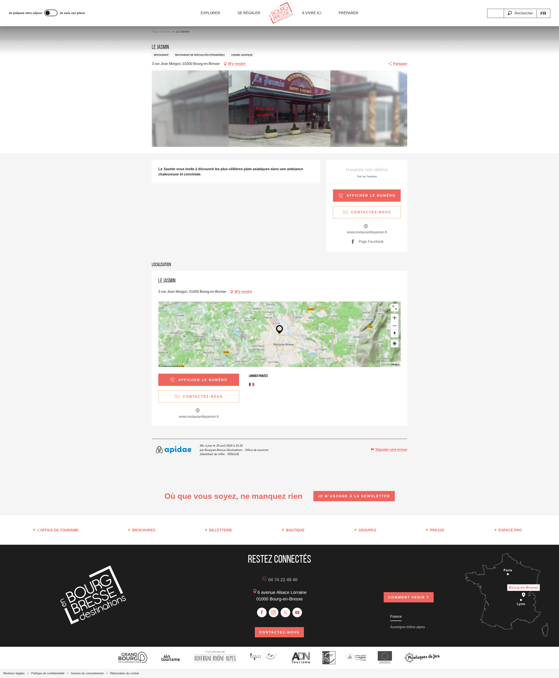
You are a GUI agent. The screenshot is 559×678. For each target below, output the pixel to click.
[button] (520, 10)
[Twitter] (285, 612)
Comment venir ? (408, 597)
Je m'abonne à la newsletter (354, 496)
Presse (437, 530)
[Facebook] (262, 612)
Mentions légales (14, 673)
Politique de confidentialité (47, 673)
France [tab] (396, 616)
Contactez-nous (279, 632)
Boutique (295, 530)
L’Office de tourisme (57, 530)
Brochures (143, 530)
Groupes (367, 530)
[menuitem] (210, 13)
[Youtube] (297, 612)
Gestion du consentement (87, 673)
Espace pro (510, 530)
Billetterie (220, 530)
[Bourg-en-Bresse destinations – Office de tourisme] (93, 623)
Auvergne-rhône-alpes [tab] (407, 627)
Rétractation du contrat (124, 673)
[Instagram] (273, 612)
